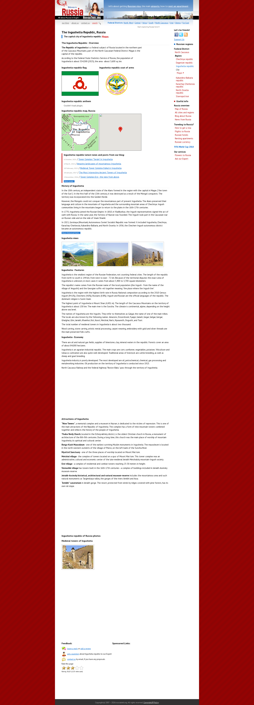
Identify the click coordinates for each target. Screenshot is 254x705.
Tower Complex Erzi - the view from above (99, 177)
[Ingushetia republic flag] (80, 95)
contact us (85, 23)
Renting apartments (184, 138)
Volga (144, 23)
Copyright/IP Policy (151, 702)
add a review (85, 648)
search (95, 23)
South (151, 23)
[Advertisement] (156, 76)
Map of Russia (181, 109)
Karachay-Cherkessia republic (185, 85)
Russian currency (182, 142)
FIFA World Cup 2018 (184, 146)
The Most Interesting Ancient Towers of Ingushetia (103, 172)
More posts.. (69, 181)
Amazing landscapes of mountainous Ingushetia (99, 163)
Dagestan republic (184, 62)
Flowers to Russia (183, 155)
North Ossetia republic (182, 91)
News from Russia (183, 119)
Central (138, 23)
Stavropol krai (182, 96)
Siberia (178, 23)
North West (128, 23)
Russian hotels (181, 135)
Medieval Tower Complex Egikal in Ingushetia (100, 168)
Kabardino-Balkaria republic (184, 79)
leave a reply (72, 648)
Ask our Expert (181, 158)
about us (75, 23)
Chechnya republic (184, 59)
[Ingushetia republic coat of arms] (117, 96)
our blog (65, 23)
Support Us (179, 39)
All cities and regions (184, 112)
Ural (171, 23)
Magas (179, 73)
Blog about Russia (183, 116)
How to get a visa (183, 127)
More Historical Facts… (71, 233)
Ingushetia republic (185, 66)
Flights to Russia (182, 131)
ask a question (73, 654)
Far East (185, 23)
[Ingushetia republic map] (80, 149)
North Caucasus (161, 23)
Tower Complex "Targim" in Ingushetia (95, 159)
